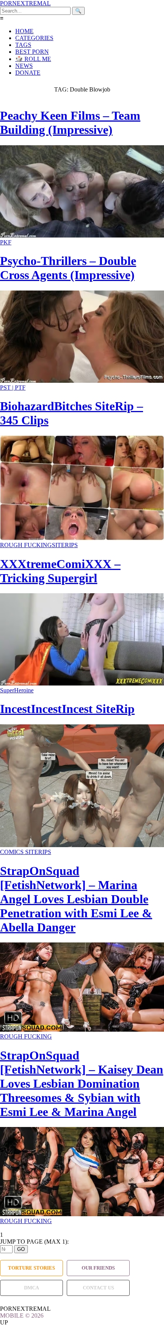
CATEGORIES (34, 38)
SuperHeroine (17, 690)
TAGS (23, 45)
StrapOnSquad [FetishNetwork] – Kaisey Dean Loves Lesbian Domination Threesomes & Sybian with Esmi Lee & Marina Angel (81, 1083)
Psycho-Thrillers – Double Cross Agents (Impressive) (68, 268)
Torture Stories (31, 1268)
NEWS (24, 66)
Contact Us (98, 1288)
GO (21, 1249)
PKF (5, 242)
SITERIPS (65, 545)
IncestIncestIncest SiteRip (67, 709)
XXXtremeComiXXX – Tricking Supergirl (60, 571)
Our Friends (98, 1268)
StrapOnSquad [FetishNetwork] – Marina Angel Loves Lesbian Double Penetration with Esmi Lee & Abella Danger (76, 899)
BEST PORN (32, 51)
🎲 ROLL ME (33, 59)
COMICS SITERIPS (25, 852)
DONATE (27, 72)
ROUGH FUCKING (26, 545)
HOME (24, 31)
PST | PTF (13, 387)
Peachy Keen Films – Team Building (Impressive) (70, 122)
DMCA (31, 1288)
